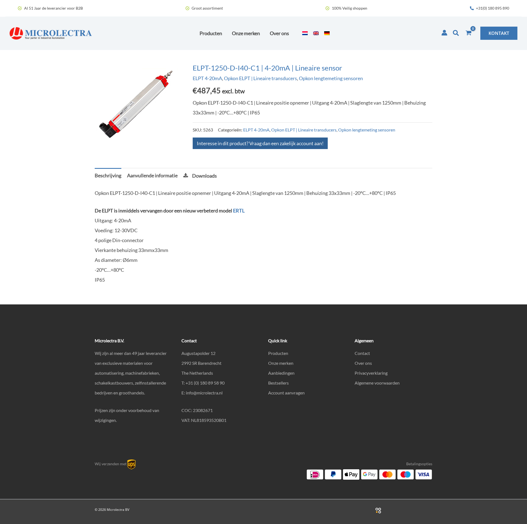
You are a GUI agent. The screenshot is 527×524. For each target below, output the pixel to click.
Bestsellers (278, 382)
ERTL (239, 211)
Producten (278, 353)
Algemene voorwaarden (377, 382)
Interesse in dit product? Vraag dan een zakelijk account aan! (260, 143)
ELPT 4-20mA (207, 78)
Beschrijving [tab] (108, 175)
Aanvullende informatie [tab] (152, 175)
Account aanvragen (286, 392)
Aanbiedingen (281, 373)
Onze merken (280, 363)
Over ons (363, 363)
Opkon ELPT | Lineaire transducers (260, 78)
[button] (456, 33)
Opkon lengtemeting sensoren (331, 78)
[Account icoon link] (444, 33)
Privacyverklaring (371, 373)
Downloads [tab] (204, 176)
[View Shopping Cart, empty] (468, 33)
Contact (362, 353)
